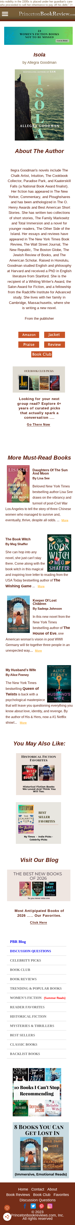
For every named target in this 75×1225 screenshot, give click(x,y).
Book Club (41, 1195)
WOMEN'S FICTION (37, 998)
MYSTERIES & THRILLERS (32, 1026)
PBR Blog (18, 942)
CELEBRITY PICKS (25, 960)
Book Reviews (18, 1195)
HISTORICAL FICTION (28, 1016)
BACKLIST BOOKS (25, 1054)
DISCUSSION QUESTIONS (30, 951)
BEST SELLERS (22, 1035)
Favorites (61, 1195)
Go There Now (38, 424)
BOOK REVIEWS (23, 979)
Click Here (38, 922)
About (52, 1189)
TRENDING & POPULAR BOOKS (36, 988)
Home (23, 1189)
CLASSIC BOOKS (23, 1044)
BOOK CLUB (20, 970)
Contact (37, 1189)
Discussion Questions (38, 1200)
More (64, 520)
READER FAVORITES (27, 1007)
